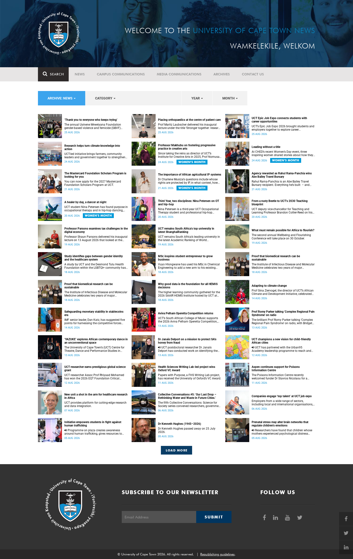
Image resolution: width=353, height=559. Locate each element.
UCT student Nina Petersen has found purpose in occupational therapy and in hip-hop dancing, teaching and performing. (96, 208)
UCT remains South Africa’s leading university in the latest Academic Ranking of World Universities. (189, 238)
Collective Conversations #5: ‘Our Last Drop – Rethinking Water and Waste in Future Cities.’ (187, 396)
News (80, 74)
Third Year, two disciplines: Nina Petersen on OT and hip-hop (188, 202)
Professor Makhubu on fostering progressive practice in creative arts (186, 147)
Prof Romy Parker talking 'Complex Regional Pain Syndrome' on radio (283, 313)
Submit (214, 517)
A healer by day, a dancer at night (85, 202)
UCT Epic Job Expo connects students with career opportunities (279, 119)
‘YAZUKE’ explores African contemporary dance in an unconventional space (96, 341)
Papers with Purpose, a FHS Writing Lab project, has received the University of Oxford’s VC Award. (189, 376)
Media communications (179, 74)
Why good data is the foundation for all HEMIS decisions (188, 285)
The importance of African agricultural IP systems (189, 174)
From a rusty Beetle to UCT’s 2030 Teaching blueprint (280, 202)
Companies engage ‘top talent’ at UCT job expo (282, 396)
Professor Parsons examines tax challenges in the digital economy (96, 230)
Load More (177, 450)
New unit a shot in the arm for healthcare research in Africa (96, 396)
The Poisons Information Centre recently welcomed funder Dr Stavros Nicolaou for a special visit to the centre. (279, 376)
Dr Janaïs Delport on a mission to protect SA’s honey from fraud (187, 341)
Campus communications (121, 74)
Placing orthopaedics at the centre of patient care (189, 120)
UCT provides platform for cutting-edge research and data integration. (95, 404)
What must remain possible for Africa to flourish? (283, 230)
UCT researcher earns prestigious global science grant (95, 368)
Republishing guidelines (217, 554)
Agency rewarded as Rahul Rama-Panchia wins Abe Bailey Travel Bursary (282, 175)
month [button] (228, 98)
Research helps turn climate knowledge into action (92, 147)
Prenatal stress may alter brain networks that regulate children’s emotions (280, 423)
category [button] (104, 98)
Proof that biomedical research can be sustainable (276, 258)
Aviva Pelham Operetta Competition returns (185, 313)
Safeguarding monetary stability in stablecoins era (93, 313)
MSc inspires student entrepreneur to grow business (185, 258)
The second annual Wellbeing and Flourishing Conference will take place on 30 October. (281, 236)
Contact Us (253, 74)
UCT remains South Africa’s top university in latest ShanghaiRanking (186, 230)
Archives (221, 74)
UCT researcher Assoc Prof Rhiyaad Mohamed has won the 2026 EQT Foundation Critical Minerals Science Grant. (94, 376)
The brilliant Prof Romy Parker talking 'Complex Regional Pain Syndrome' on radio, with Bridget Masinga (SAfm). (282, 321)
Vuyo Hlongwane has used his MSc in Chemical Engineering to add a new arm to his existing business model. (189, 266)
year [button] (196, 98)
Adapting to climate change (269, 285)
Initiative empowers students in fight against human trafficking (92, 423)
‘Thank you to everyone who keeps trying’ (90, 120)
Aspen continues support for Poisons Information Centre (276, 368)
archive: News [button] (60, 98)
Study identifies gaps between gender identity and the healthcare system (93, 258)
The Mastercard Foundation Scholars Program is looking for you (95, 175)
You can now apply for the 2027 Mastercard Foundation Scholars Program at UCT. (92, 183)
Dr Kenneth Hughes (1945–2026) (179, 423)
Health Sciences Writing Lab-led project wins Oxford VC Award (186, 368)
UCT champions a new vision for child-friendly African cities (281, 341)
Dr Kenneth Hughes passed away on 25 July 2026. (186, 430)
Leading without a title (266, 147)
